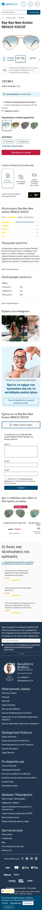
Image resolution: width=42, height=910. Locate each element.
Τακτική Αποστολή (9, 765)
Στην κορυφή (32, 888)
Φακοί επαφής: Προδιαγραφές (14, 798)
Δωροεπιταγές (8, 781)
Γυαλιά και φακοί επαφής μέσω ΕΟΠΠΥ (17, 813)
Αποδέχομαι (28, 903)
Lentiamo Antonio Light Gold (14, 523)
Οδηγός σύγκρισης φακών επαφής (15, 821)
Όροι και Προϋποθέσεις (11, 709)
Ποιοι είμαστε (7, 834)
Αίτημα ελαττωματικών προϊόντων (15, 740)
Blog (3, 842)
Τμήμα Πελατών (8, 752)
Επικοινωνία (6, 850)
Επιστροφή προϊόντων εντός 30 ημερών (17, 744)
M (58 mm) (24, 142)
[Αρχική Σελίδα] (2, 17)
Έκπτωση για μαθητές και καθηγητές (16, 773)
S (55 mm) (9, 142)
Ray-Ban (21, 17)
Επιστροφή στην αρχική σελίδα (16, 888)
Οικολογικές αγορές (10, 785)
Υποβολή (21, 488)
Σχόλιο (7, 444)
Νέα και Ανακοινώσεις (10, 817)
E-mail (7, 470)
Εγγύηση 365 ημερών (10, 748)
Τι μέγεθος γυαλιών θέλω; (12, 146)
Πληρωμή (5, 697)
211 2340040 (22, 677)
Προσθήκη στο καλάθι (21, 152)
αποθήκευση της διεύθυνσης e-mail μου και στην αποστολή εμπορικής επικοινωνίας (22, 647)
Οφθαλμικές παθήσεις (10, 802)
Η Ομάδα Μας (7, 838)
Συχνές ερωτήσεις (9, 736)
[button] (20, 58)
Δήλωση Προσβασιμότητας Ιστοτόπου (16, 713)
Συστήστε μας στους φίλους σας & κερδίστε (19, 777)
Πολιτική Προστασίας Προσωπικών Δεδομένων (20, 723)
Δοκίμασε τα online (10, 59)
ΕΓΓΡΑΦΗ (21, 654)
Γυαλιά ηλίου (11, 17)
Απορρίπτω (9, 907)
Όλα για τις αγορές (9, 693)
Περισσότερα (15, 903)
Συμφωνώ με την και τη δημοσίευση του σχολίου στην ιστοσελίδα (19, 481)
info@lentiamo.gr (23, 680)
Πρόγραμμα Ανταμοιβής (11, 769)
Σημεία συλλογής (8, 705)
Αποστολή (6, 701)
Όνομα (7, 461)
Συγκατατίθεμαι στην (22, 647)
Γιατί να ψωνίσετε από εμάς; (13, 846)
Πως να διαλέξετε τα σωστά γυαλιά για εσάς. (21, 401)
